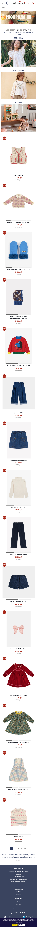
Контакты (18, 904)
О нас (18, 901)
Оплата (18, 894)
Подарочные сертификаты (18, 879)
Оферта (18, 874)
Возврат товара (18, 889)
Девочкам (18, 38)
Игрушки (18, 102)
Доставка (18, 891)
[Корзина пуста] (33, 3)
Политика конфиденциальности (18, 871)
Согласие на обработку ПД (18, 881)
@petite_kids (29, 917)
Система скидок (19, 876)
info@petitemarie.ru (13, 917)
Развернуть (18, 860)
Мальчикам (18, 70)
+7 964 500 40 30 (19, 913)
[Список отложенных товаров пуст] (30, 3)
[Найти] (34, 7)
